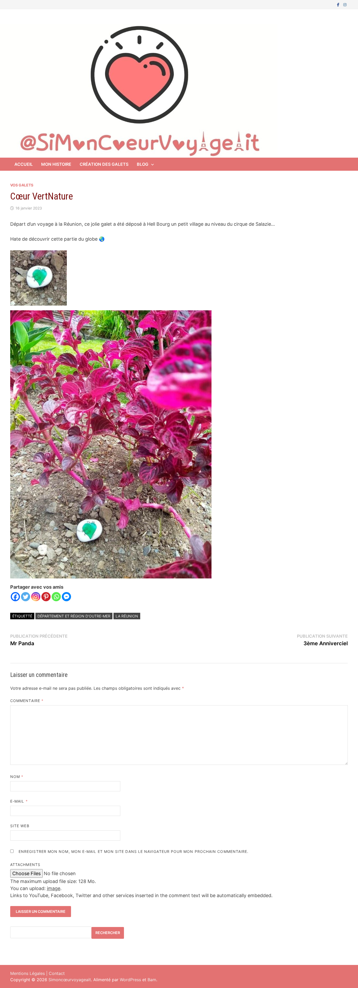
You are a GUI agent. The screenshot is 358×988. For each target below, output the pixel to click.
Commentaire (27, 700)
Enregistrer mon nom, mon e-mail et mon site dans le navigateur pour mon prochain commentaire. (133, 851)
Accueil (23, 164)
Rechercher (107, 932)
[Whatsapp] (56, 596)
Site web (19, 826)
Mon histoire (56, 164)
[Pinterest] (46, 596)
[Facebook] (339, 4)
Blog (142, 164)
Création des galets (104, 164)
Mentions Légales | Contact (37, 973)
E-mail (19, 801)
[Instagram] (345, 4)
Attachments (25, 864)
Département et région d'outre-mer (73, 616)
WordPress (130, 979)
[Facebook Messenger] (66, 596)
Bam (152, 979)
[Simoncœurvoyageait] (139, 90)
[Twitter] (25, 596)
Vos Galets (21, 185)
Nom (16, 776)
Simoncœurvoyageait (69, 979)
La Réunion (127, 616)
